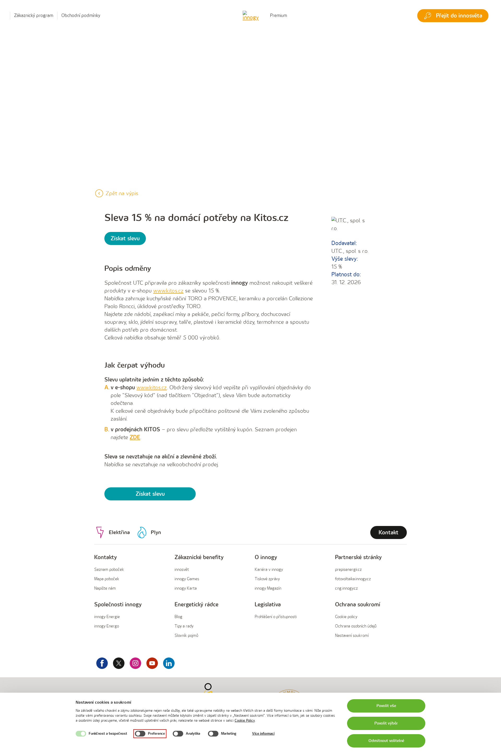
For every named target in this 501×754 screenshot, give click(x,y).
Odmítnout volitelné (386, 740)
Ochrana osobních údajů (356, 626)
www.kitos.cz (151, 387)
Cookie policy (346, 616)
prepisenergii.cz (348, 569)
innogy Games (187, 579)
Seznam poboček (109, 569)
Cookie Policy (245, 720)
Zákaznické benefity (199, 557)
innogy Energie (107, 616)
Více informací (263, 733)
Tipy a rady (184, 626)
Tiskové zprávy (267, 579)
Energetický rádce (196, 604)
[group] (130, 573)
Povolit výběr (386, 723)
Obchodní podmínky (80, 15)
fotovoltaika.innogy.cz (353, 579)
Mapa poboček (106, 579)
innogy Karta (186, 588)
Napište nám (105, 588)
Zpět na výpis (122, 193)
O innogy (266, 557)
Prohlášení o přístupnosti (276, 616)
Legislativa (268, 604)
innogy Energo (106, 626)
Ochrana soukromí (357, 604)
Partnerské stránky (358, 557)
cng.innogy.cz (346, 588)
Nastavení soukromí (352, 635)
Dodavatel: (344, 243)
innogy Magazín (268, 588)
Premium (278, 15)
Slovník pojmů (186, 635)
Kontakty (105, 557)
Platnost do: (346, 274)
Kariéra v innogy (269, 569)
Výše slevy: (344, 258)
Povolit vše (386, 705)
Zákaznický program (33, 15)
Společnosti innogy (118, 604)
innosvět (182, 569)
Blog (178, 616)
